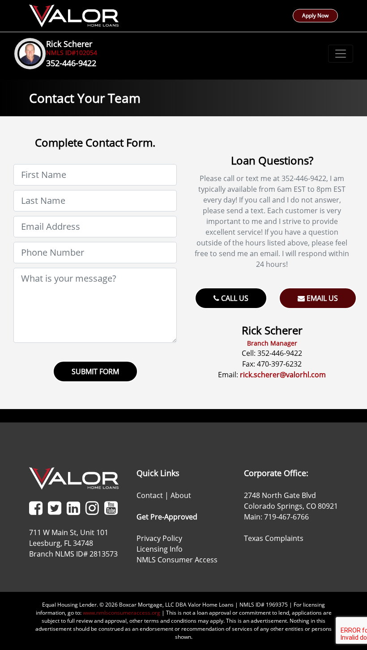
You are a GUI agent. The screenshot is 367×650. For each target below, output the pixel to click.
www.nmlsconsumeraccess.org (121, 612)
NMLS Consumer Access (177, 560)
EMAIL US (321, 298)
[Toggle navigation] (340, 54)
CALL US (233, 298)
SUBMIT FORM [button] (95, 371)
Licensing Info (160, 549)
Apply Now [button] (315, 15)
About (181, 495)
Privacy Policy (159, 538)
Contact (150, 495)
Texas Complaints (273, 538)
